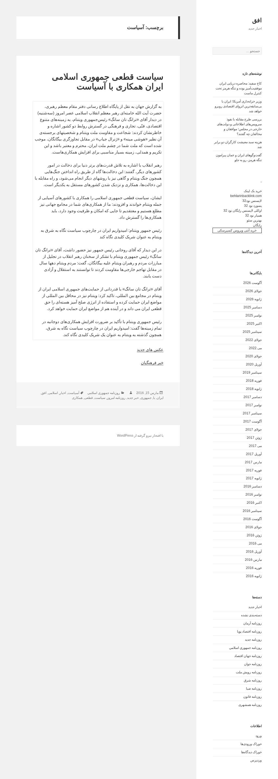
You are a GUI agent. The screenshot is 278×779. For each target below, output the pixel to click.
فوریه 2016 (254, 568)
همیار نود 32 (253, 215)
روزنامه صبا (254, 688)
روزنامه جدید (253, 640)
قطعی (88, 398)
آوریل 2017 (254, 454)
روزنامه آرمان (252, 623)
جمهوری (145, 398)
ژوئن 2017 (254, 438)
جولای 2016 (253, 527)
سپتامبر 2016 (252, 511)
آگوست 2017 (252, 421)
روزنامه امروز (116, 398)
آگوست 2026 (252, 283)
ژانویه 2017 (254, 478)
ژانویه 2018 (254, 389)
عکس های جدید (150, 349)
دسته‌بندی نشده (251, 615)
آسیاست (73, 393)
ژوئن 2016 (254, 535)
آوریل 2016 (254, 551)
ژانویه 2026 (254, 299)
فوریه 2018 (254, 381)
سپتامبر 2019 (252, 372)
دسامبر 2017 (253, 397)
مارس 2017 (253, 462)
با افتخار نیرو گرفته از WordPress (140, 435)
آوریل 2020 (254, 364)
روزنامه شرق (253, 680)
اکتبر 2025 (254, 324)
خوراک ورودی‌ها (251, 744)
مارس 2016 (253, 560)
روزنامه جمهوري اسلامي (245, 648)
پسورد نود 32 (253, 206)
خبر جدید (133, 398)
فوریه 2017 (254, 470)
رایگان (257, 225)
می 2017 (255, 446)
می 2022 (255, 348)
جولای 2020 (253, 356)
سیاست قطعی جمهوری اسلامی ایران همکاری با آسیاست (107, 81)
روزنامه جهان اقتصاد (248, 656)
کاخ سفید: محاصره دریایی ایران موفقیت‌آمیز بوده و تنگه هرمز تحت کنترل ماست (239, 88)
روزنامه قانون (252, 697)
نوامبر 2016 (253, 494)
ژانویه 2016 (254, 576)
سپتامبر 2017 (252, 413)
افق (257, 20)
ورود (258, 736)
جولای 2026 (253, 291)
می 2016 (255, 543)
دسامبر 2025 (253, 307)
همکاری (77, 398)
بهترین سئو (254, 220)
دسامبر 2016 (253, 486)
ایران (160, 398)
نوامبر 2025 (253, 315)
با (154, 398)
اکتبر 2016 (254, 503)
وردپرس (256, 760)
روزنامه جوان (253, 664)
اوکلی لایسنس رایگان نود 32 (242, 210)
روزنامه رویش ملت (249, 672)
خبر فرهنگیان (152, 362)
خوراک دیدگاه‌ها (251, 752)
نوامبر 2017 (253, 405)
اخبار (62, 393)
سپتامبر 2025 (252, 332)
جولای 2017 (253, 429)
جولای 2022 (253, 340)
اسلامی (53, 393)
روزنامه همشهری (250, 705)
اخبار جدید (255, 607)
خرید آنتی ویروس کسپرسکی (237, 230)
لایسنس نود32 (252, 201)
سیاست (99, 398)
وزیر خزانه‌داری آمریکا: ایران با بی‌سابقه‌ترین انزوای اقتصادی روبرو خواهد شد (238, 106)
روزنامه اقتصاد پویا (249, 631)
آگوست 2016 (252, 519)
